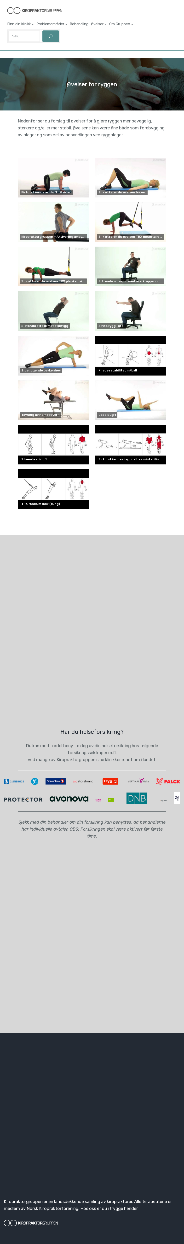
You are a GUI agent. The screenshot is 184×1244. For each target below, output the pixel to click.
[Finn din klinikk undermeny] (33, 24)
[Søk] (50, 36)
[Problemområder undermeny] (66, 24)
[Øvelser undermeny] (105, 24)
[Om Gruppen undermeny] (132, 24)
